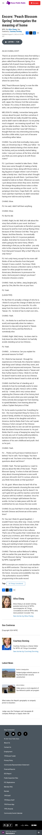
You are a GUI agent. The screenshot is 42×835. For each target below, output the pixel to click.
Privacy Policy (8, 760)
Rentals (6, 791)
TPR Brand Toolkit (10, 756)
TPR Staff (7, 795)
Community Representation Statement (16, 765)
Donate (35, 3)
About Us (7, 743)
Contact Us (7, 747)
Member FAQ (8, 787)
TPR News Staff (9, 800)
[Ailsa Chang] (6, 602)
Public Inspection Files (11, 778)
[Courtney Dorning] (6, 644)
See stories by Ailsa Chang (23, 616)
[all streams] (39, 832)
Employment (8, 751)
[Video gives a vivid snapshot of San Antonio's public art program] (8, 688)
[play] (3, 832)
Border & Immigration (22, 669)
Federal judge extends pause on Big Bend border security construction (27, 675)
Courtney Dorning (16, 31)
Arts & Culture (20, 685)
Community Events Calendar (13, 813)
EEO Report (7, 773)
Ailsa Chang (12, 29)
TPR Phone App (9, 804)
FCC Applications (9, 782)
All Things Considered (16, 583)
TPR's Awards (8, 809)
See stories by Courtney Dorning (25, 651)
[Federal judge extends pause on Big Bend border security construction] (8, 673)
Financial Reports (9, 769)
